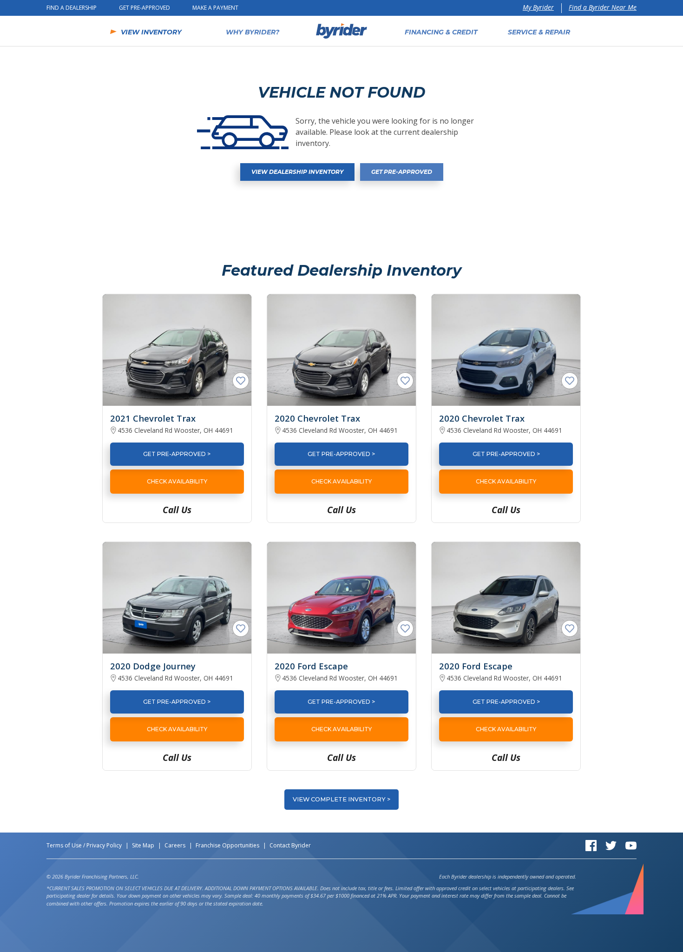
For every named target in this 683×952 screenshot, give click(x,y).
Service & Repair (539, 32)
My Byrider (538, 7)
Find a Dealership (71, 8)
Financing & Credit (441, 32)
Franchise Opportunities (227, 845)
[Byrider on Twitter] (611, 845)
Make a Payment (215, 8)
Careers (174, 845)
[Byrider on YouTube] (631, 845)
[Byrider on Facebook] (591, 845)
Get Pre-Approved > (176, 453)
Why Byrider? (252, 32)
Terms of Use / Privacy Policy (84, 845)
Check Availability (177, 481)
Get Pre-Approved (144, 8)
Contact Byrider (290, 845)
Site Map (143, 845)
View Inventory (151, 32)
